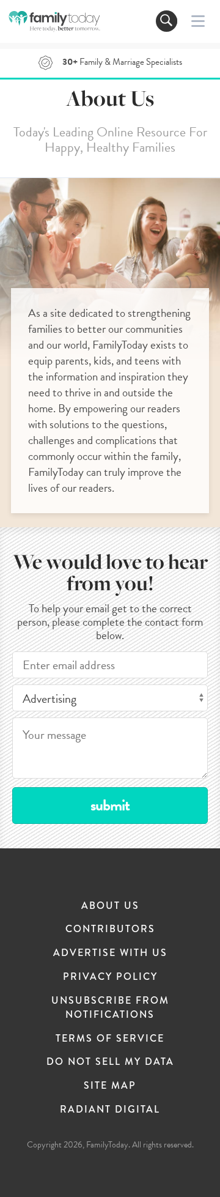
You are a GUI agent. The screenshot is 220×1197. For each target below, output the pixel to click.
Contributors (110, 929)
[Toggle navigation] (166, 21)
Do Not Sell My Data (110, 1061)
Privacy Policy (110, 976)
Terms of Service (110, 1038)
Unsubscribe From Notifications (110, 1007)
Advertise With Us (110, 953)
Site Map (110, 1085)
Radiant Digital (110, 1109)
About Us (110, 906)
